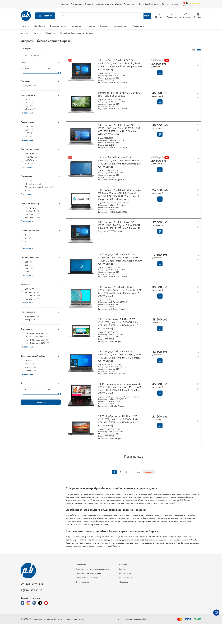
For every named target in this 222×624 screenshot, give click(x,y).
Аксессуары (138, 26)
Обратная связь (82, 582)
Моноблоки (39, 26)
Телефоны (90, 26)
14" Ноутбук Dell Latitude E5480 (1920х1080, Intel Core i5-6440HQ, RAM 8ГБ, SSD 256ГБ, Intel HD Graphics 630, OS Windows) (120, 162)
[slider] (22, 73)
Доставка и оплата (104, 4)
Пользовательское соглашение (88, 573)
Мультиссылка (125, 573)
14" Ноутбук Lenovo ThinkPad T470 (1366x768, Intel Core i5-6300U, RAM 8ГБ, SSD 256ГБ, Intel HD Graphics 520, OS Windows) (120, 323)
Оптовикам (129, 4)
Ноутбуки (25, 26)
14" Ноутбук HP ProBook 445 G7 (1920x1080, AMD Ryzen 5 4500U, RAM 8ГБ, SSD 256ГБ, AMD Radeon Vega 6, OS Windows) (120, 291)
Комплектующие (120, 26)
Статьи (118, 4)
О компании (76, 4)
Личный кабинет (125, 577)
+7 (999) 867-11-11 (150, 4)
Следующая (148, 472)
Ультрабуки (50, 32)
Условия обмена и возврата (87, 577)
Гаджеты (104, 26)
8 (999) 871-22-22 (172, 4)
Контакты (89, 4)
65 (138, 472)
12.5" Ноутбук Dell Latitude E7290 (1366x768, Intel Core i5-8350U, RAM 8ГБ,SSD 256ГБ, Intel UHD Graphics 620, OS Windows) (120, 259)
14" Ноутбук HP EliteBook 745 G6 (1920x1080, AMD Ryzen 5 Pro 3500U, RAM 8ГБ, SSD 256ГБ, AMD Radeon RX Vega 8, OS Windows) (119, 226)
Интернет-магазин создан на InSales (132, 619)
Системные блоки (58, 26)
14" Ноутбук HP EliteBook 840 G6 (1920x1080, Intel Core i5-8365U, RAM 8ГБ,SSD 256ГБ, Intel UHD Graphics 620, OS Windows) (120, 64)
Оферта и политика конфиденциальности (92, 569)
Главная (24, 32)
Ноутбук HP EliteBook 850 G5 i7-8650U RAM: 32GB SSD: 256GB (119, 94)
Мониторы (76, 26)
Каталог (64, 4)
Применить (41, 402)
